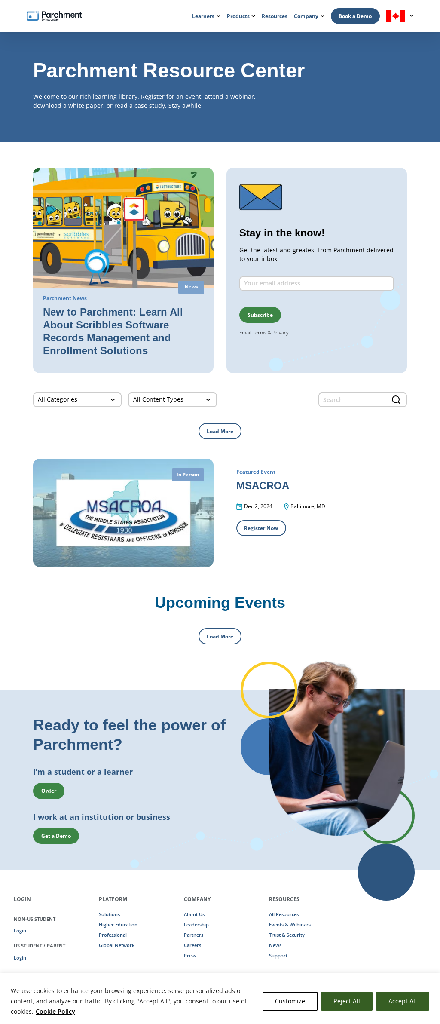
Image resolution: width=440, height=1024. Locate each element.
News (275, 945)
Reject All (346, 1001)
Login (20, 931)
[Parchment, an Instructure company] (54, 16)
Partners (193, 935)
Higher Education (118, 925)
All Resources (284, 914)
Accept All (402, 1001)
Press (190, 956)
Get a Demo (56, 836)
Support (278, 956)
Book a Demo (355, 16)
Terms (259, 332)
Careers (192, 945)
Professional (113, 935)
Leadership (196, 925)
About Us (194, 914)
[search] (362, 399)
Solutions (109, 914)
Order (48, 790)
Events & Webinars (290, 925)
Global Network (116, 945)
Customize (290, 1001)
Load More (220, 431)
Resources (274, 16)
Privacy (280, 332)
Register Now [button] (261, 528)
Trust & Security (287, 935)
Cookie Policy (55, 1011)
